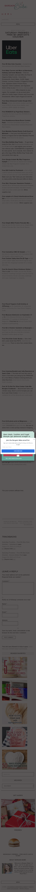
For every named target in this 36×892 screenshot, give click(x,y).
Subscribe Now (18, 451)
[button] (17, 440)
